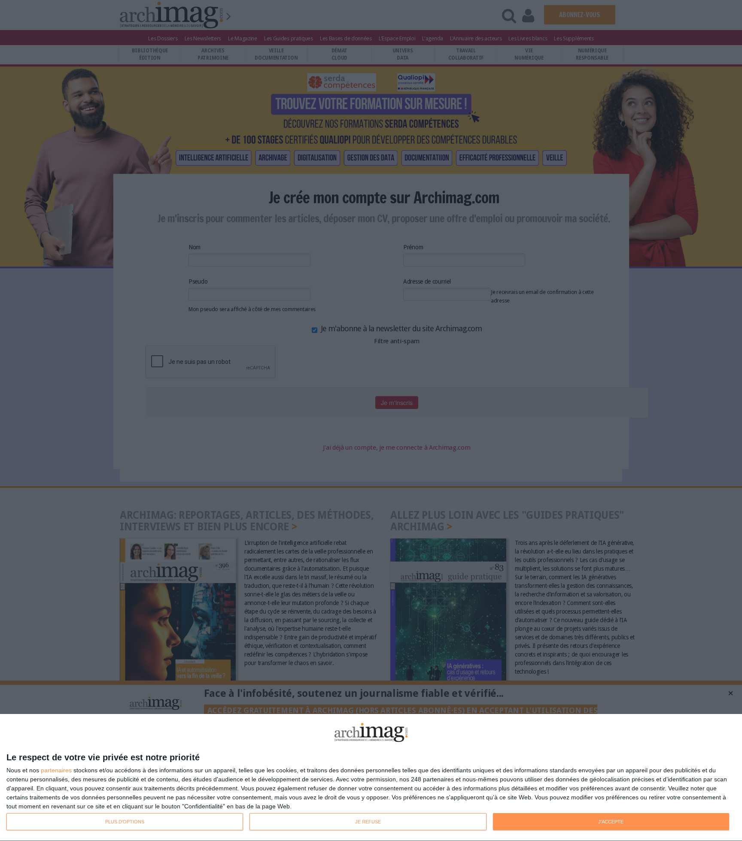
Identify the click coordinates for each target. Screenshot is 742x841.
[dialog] (371, 777)
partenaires (56, 770)
